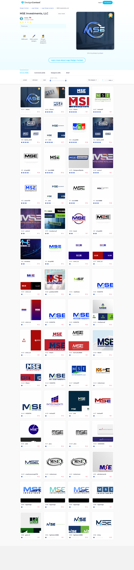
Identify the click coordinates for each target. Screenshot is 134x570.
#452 (47, 352)
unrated (25, 80)
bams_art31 (28, 140)
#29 (22, 140)
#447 (71, 383)
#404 (95, 444)
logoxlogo (28, 504)
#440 (23, 413)
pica (50, 443)
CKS (49, 140)
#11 (46, 200)
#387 (71, 504)
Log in (100, 2)
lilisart (52, 109)
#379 (47, 231)
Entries (24, 73)
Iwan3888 (51, 170)
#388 (47, 504)
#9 (46, 261)
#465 (47, 292)
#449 (23, 383)
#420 (23, 231)
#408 (71, 444)
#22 (94, 140)
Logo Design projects (48, 8)
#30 (22, 200)
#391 (94, 474)
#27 (46, 140)
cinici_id (76, 261)
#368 (71, 231)
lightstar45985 (54, 535)
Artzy (99, 535)
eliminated (34, 80)
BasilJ (99, 352)
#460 (47, 109)
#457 (95, 109)
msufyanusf (53, 231)
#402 (47, 474)
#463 (71, 109)
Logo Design (35, 8)
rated (44, 80)
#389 (23, 504)
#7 (70, 200)
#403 (23, 474)
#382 (95, 535)
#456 (47, 322)
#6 (46, 170)
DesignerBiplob (78, 170)
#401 (71, 474)
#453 (23, 352)
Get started (107, 2)
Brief (67, 73)
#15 (22, 170)
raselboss (77, 292)
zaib (26, 443)
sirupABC (76, 140)
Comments (39, 73)
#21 (94, 231)
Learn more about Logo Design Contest (67, 60)
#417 (94, 413)
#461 (95, 292)
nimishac (27, 261)
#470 (23, 292)
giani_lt (27, 535)
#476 (71, 170)
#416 (22, 444)
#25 (70, 140)
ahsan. (101, 53)
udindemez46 (101, 474)
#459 (23, 322)
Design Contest (24, 8)
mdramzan (101, 383)
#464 (71, 292)
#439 (47, 413)
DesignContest (31, 2)
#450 (95, 352)
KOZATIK (100, 292)
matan (26, 17)
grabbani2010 (53, 292)
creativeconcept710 (31, 474)
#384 (47, 535)
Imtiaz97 (100, 109)
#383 (71, 535)
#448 (47, 383)
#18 (22, 261)
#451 (70, 352)
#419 (71, 413)
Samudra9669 (77, 352)
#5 (94, 200)
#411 (46, 444)
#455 (71, 322)
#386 (95, 504)
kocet (75, 231)
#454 (95, 322)
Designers (55, 73)
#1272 (23, 109)
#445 (95, 383)
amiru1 (99, 170)
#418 (95, 170)
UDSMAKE (101, 443)
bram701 (27, 200)
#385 (23, 535)
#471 (94, 261)
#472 (71, 261)
